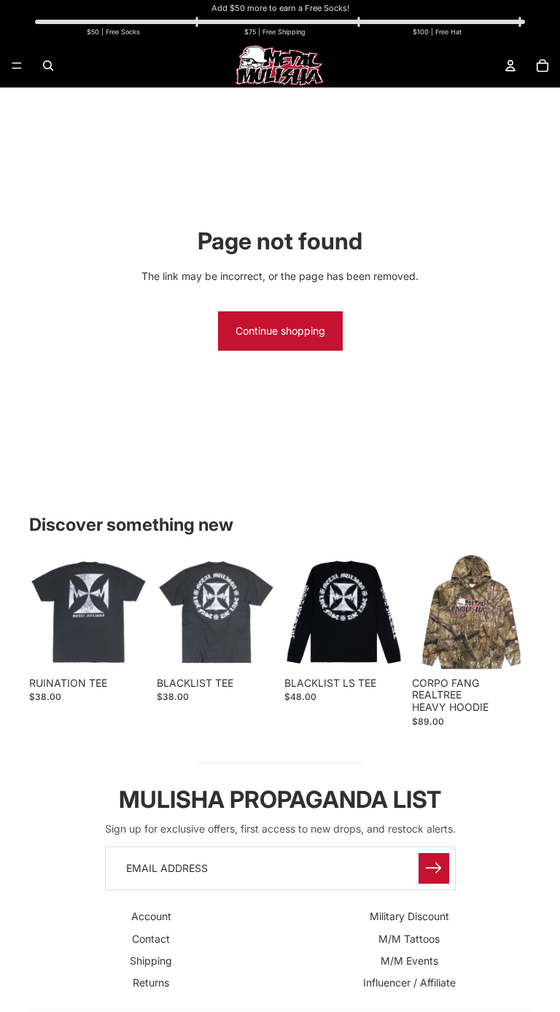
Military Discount (409, 916)
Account (151, 916)
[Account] (510, 66)
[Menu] (17, 65)
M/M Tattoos (409, 938)
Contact (151, 938)
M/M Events (409, 960)
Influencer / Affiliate (409, 982)
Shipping (151, 960)
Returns (151, 982)
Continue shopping (280, 330)
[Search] (48, 66)
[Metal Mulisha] (279, 65)
